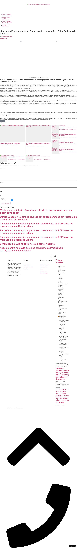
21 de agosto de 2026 (47, 159)
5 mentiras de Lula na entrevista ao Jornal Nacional (27, 243)
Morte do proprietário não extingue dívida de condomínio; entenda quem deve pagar (36, 211)
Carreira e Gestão (6, 17)
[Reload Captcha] (12, 200)
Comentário (3, 168)
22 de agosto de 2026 (21, 159)
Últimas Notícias (5, 20)
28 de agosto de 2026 (14, 144)
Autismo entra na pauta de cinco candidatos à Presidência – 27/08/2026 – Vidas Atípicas (32, 249)
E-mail (1, 186)
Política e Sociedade (6, 14)
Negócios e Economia (7, 15)
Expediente (26, 269)
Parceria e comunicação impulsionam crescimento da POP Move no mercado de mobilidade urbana (36, 225)
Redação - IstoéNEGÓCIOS (5, 144)
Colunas (4, 18)
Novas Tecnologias (44, 273)
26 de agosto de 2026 (72, 129)
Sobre (25, 263)
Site (1, 191)
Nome (1, 182)
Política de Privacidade (28, 267)
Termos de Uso (27, 265)
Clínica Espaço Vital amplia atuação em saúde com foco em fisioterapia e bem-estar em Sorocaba (38, 218)
